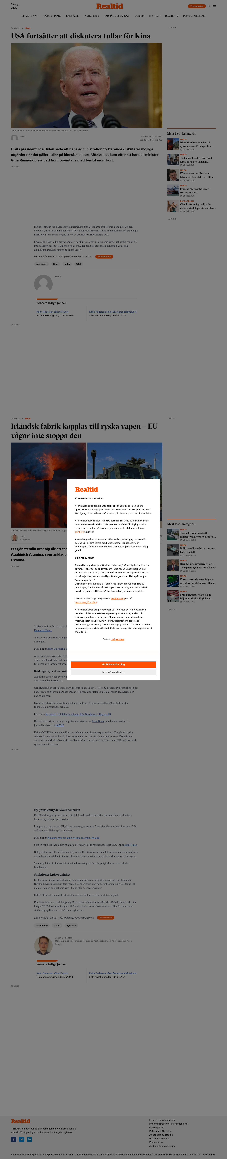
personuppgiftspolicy (86, 602)
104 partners (117, 639)
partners (79, 531)
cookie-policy (118, 598)
